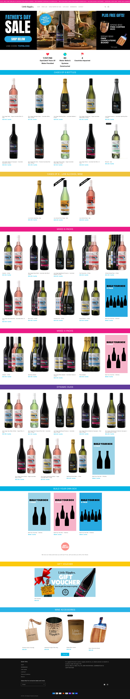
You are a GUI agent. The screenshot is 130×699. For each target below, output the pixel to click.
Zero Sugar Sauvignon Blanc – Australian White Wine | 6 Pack (39, 117)
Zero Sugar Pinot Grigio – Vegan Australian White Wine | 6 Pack (63, 162)
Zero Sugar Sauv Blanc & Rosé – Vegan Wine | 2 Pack (13, 431)
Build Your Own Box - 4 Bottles (112, 374)
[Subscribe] (43, 684)
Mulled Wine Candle (71, 647)
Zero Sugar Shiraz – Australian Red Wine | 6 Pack (89, 162)
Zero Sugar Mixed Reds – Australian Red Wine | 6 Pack (39, 274)
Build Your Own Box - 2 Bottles (99, 476)
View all (65, 654)
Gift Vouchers (38, 598)
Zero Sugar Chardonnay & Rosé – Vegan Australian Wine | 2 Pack (50, 477)
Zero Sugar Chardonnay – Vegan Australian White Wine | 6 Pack (89, 117)
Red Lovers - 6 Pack (32, 318)
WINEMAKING (24, 667)
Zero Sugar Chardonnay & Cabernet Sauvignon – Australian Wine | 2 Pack (116, 431)
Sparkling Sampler (32, 374)
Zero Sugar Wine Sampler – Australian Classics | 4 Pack (65, 375)
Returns (23, 676)
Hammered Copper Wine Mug (51, 647)
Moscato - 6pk (108, 161)
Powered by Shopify (34, 695)
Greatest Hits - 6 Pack (59, 318)
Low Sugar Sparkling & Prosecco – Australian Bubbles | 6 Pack (64, 274)
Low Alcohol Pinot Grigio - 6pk (61, 218)
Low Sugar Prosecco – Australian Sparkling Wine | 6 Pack (116, 117)
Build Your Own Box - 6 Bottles (112, 318)
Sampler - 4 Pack (6, 374)
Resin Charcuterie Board (94, 648)
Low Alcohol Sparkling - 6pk (34, 218)
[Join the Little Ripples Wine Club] (65, 30)
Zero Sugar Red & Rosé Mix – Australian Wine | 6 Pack (13, 319)
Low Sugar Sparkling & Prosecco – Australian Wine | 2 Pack (64, 431)
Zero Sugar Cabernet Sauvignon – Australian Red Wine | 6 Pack (12, 162)
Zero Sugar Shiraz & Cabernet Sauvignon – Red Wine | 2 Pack (90, 431)
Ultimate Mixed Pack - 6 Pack (112, 273)
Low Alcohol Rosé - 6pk (84, 218)
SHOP (22, 664)
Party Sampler (82, 374)
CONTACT (23, 672)
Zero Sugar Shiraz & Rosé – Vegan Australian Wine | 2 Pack (25, 477)
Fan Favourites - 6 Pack (84, 273)
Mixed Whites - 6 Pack (84, 318)
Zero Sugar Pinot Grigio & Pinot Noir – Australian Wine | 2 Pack (39, 431)
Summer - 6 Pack (6, 273)
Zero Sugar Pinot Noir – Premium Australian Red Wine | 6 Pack (39, 162)
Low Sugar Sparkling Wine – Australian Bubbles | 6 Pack (65, 117)
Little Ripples (27, 695)
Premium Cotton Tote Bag (28, 647)
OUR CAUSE (24, 669)
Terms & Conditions (25, 674)
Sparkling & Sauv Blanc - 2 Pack (74, 476)
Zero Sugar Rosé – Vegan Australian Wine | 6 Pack (12, 117)
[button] (105, 6)
